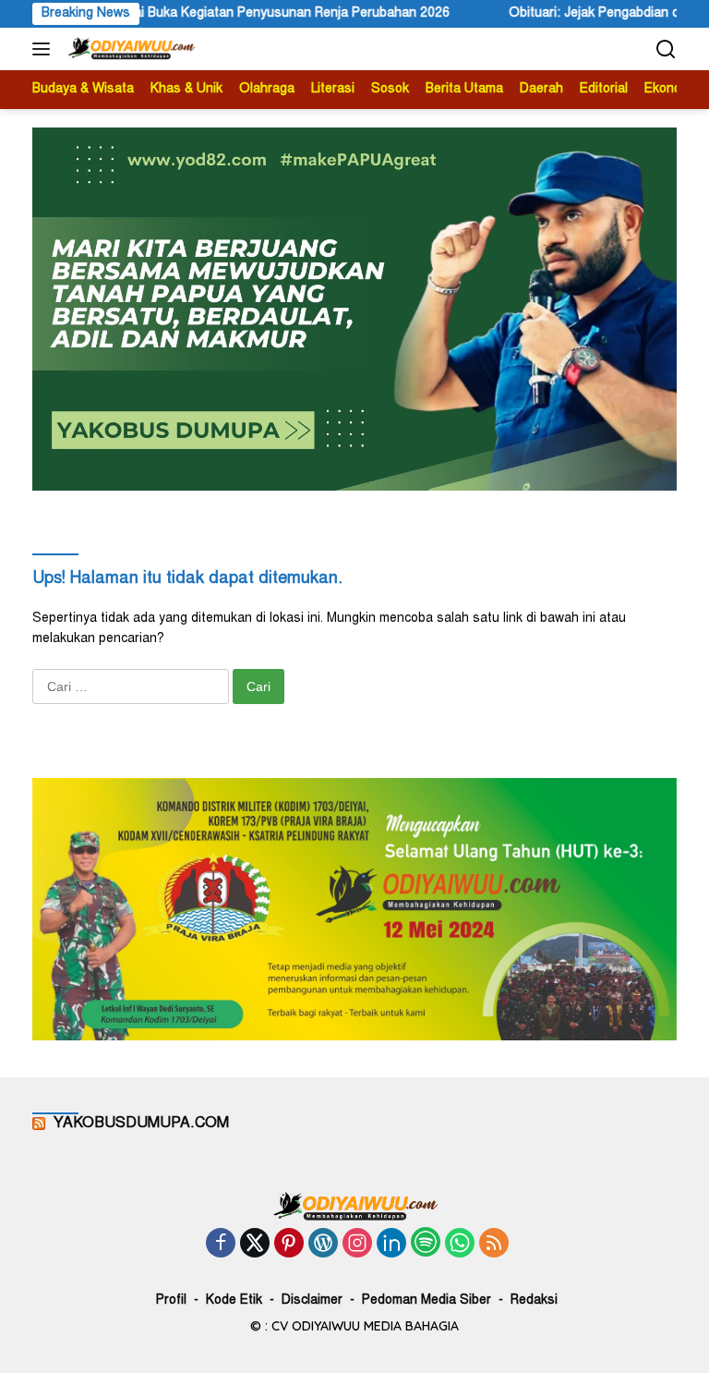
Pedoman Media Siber (426, 1300)
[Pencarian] (666, 49)
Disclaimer (312, 1300)
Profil (171, 1300)
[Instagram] (357, 1245)
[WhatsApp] (460, 1245)
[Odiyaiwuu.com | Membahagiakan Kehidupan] (128, 49)
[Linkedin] (391, 1245)
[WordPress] (323, 1245)
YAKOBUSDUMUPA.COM (141, 1123)
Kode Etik (234, 1300)
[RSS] (494, 1245)
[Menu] (44, 49)
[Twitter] (255, 1245)
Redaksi (534, 1300)
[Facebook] (220, 1245)
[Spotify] (425, 1244)
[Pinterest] (289, 1245)
